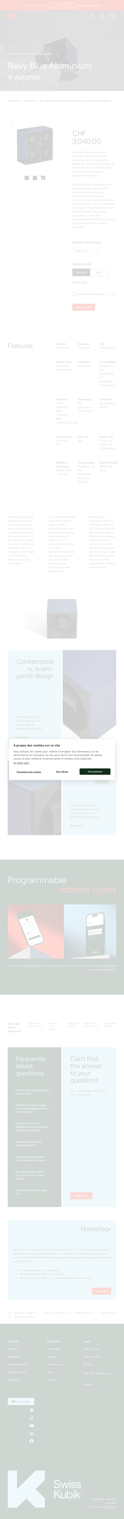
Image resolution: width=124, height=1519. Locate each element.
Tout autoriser (95, 771)
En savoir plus (21, 762)
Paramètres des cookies (29, 772)
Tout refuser (62, 771)
